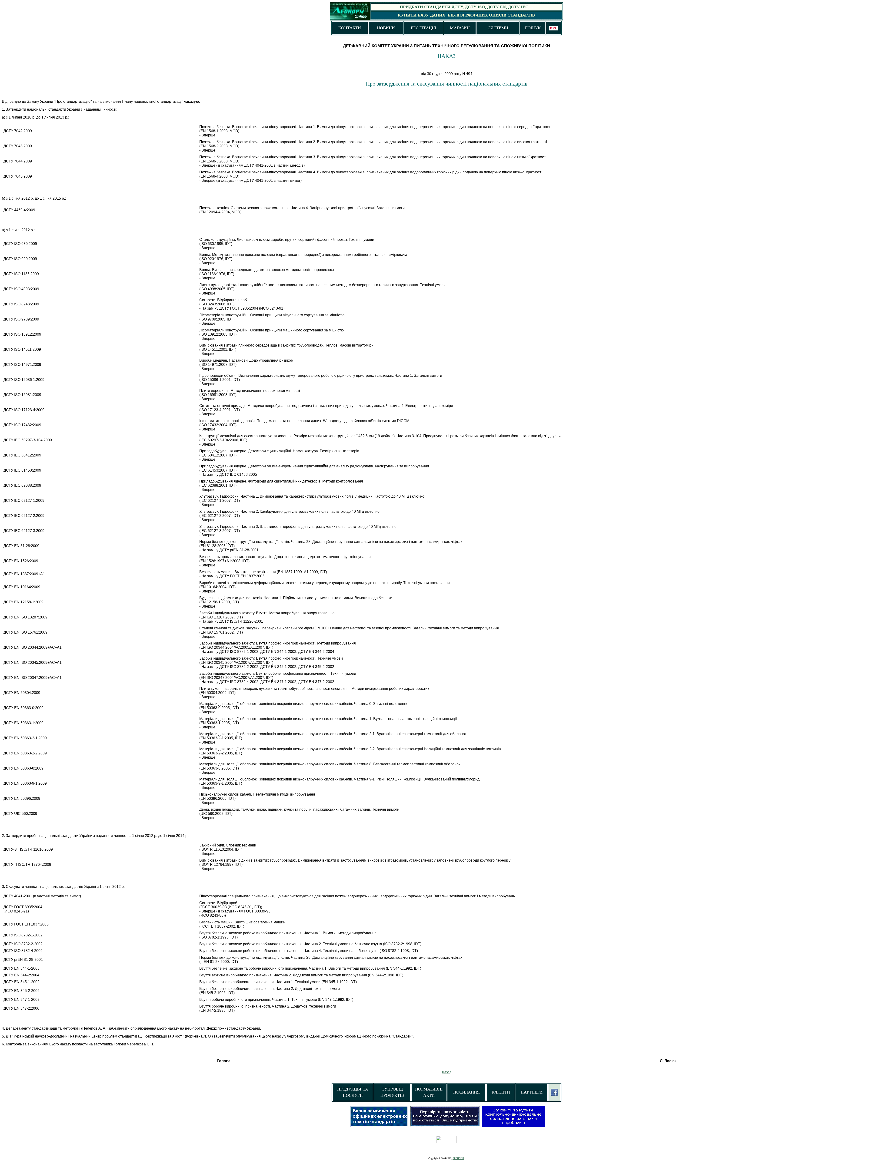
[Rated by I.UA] (446, 1142)
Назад (446, 1072)
